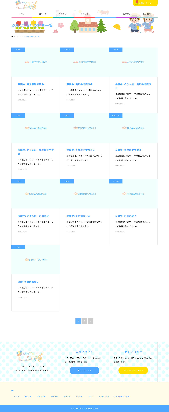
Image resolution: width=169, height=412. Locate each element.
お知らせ (84, 13)
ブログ (105, 13)
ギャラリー (64, 13)
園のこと (43, 13)
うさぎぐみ (115, 115)
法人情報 (147, 13)
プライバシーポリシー (120, 396)
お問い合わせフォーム (133, 370)
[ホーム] (12, 36)
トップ (22, 13)
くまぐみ (67, 50)
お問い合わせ (145, 3)
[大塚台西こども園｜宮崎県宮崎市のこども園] (26, 5)
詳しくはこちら (84, 370)
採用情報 (126, 13)
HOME (12, 391)
